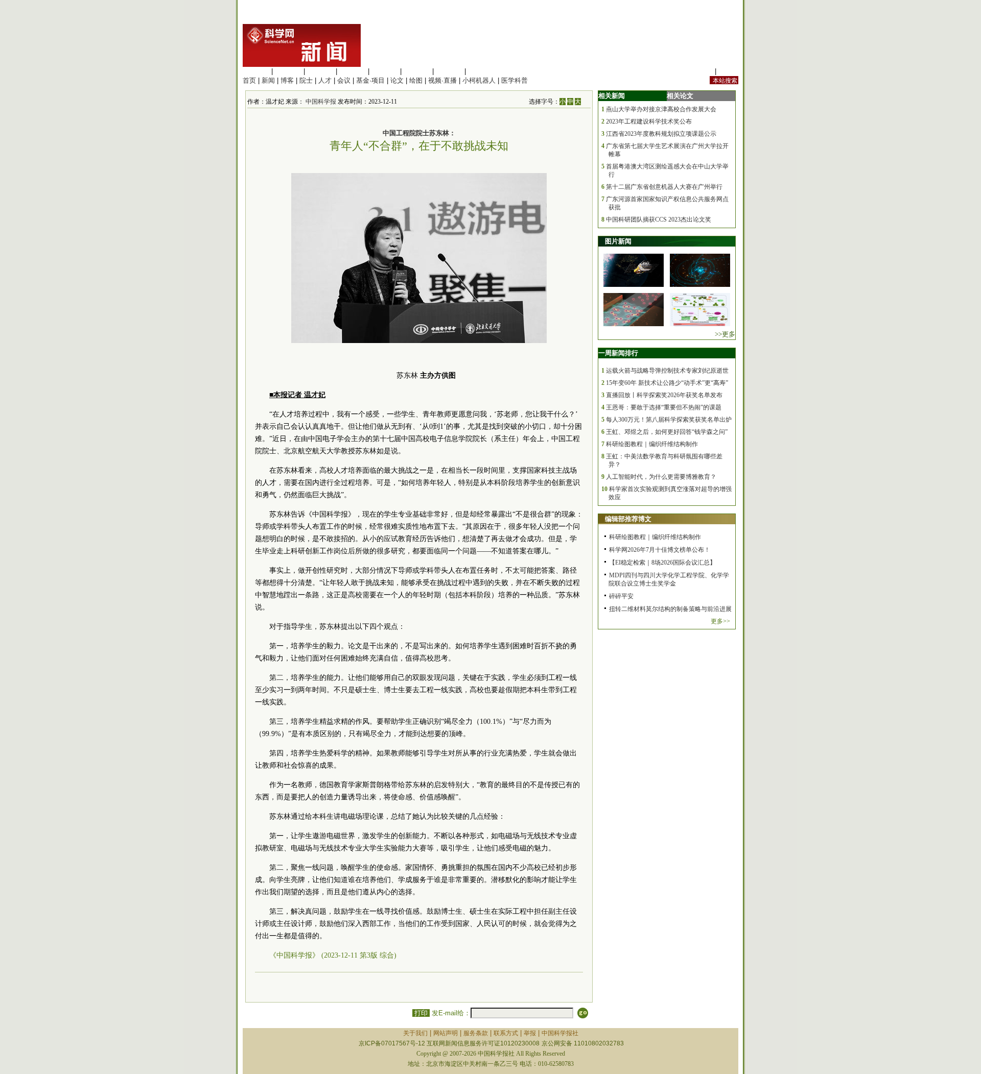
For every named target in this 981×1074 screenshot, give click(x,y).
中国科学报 (321, 101)
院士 (306, 80)
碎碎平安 (621, 596)
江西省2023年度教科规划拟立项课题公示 (661, 133)
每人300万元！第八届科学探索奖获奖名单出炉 (669, 419)
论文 (397, 80)
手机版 (728, 71)
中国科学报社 (560, 1033)
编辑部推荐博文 (628, 519)
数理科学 (449, 71)
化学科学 (320, 71)
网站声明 (445, 1033)
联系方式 (506, 1033)
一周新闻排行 (618, 353)
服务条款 (475, 1033)
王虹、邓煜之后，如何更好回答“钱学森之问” (667, 431)
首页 (249, 80)
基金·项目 (370, 80)
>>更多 (725, 334)
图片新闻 (618, 241)
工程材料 (352, 71)
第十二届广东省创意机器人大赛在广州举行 (664, 186)
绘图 (416, 80)
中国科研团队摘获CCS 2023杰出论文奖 (658, 219)
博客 (287, 80)
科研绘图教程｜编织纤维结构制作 (652, 444)
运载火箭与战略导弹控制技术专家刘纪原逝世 (667, 370)
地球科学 (417, 71)
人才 (325, 80)
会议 (344, 80)
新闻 (268, 80)
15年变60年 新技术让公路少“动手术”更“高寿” (667, 382)
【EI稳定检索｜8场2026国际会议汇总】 (662, 562)
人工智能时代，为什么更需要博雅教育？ (661, 476)
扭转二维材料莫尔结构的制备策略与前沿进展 (670, 609)
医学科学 (288, 71)
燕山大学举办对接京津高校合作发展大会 (661, 109)
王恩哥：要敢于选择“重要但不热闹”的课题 (663, 407)
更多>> (720, 621)
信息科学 (384, 71)
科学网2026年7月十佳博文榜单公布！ (659, 549)
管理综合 (481, 71)
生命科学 (256, 71)
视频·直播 (442, 80)
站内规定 (699, 71)
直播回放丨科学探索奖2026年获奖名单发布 (664, 395)
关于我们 (415, 1033)
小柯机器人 (479, 80)
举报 (530, 1033)
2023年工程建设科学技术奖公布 (649, 121)
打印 (421, 1013)
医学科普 (514, 80)
